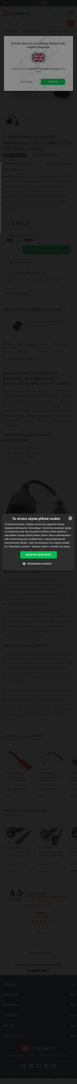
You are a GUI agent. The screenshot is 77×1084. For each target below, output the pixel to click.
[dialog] (38, 541)
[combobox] (70, 518)
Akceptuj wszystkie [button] (38, 555)
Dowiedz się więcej (60, 546)
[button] (38, 563)
